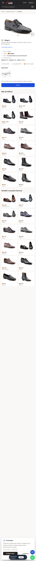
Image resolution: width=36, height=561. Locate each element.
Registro (31, 2)
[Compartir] (18, 35)
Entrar (24, 2)
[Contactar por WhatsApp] (32, 557)
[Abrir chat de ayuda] (32, 552)
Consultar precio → (7, 47)
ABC (32, 6)
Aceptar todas (10, 553)
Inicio (2, 11)
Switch (21, 557)
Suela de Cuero (10, 11)
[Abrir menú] (3, 2)
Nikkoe (9, 51)
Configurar (25, 553)
